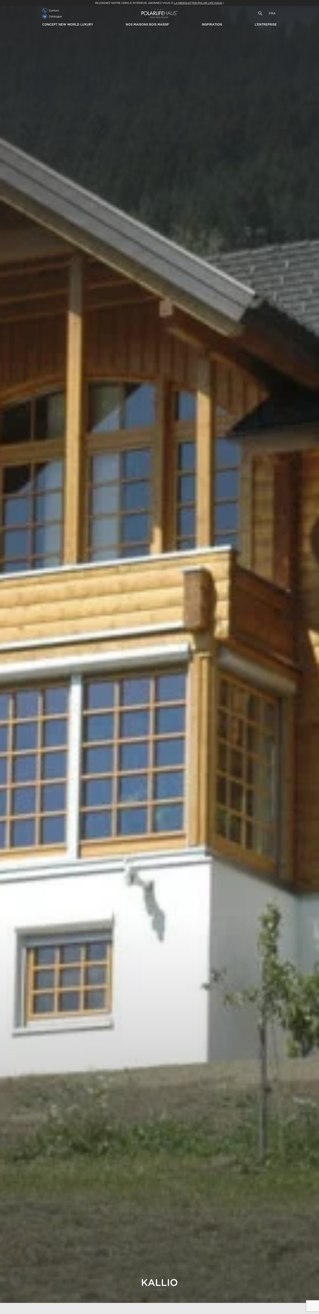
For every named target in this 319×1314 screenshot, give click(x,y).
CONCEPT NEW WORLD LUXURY (67, 24)
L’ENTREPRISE (266, 24)
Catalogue (55, 16)
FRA (272, 13)
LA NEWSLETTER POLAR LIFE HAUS (198, 2)
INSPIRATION (212, 24)
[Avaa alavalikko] (95, 25)
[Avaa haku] (260, 13)
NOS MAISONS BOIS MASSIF (147, 24)
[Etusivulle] (159, 13)
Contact (54, 10)
